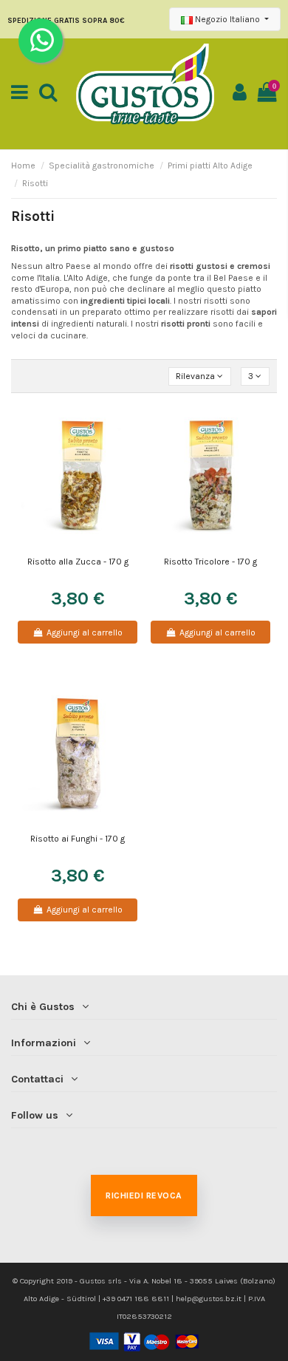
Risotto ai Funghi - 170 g (77, 838)
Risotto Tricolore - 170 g (210, 561)
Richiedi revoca (144, 1195)
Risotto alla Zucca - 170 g (77, 561)
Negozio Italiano (227, 19)
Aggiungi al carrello (85, 632)
